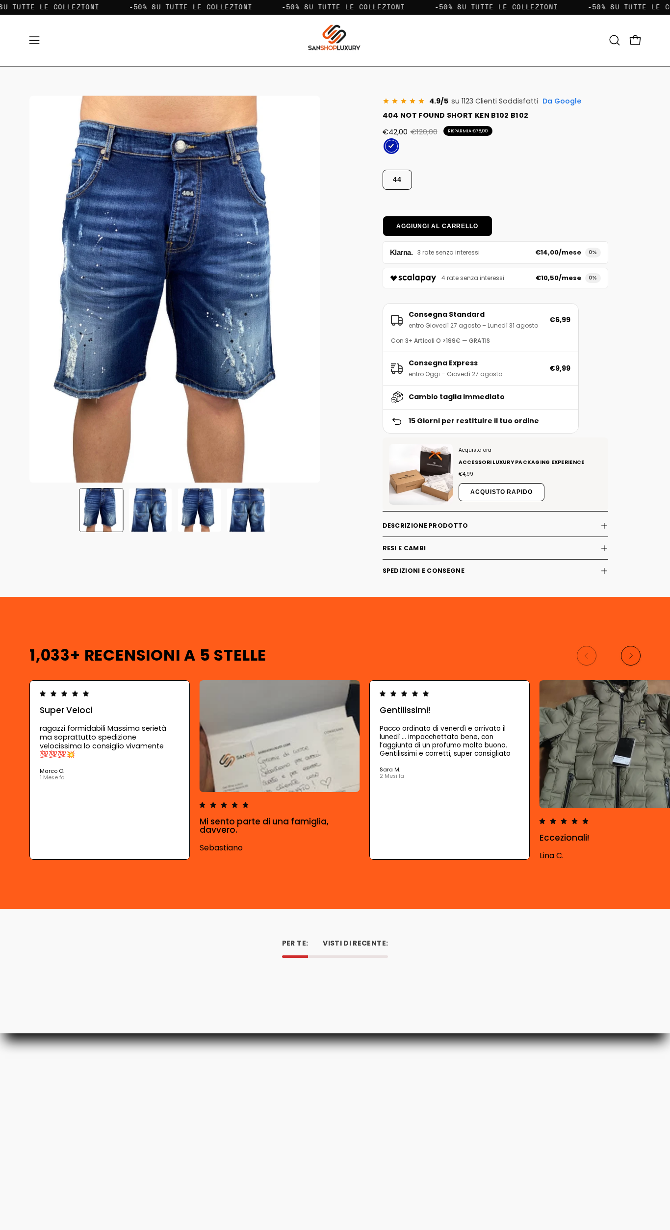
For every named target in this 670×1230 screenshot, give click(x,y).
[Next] (631, 656)
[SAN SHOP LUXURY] (335, 40)
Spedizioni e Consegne (423, 570)
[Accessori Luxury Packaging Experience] (421, 474)
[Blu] (391, 146)
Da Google (561, 101)
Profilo (355, 1105)
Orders (356, 1092)
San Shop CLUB (243, 1147)
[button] (614, 40)
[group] (335, 770)
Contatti (233, 1092)
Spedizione (237, 1119)
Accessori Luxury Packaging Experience (522, 462)
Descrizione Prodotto (425, 525)
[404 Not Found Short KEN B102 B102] (101, 510)
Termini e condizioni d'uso (261, 1133)
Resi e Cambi (404, 548)
